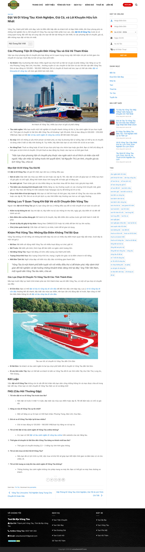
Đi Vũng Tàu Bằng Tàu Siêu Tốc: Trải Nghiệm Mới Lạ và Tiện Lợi (126, 134)
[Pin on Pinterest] (59, 480)
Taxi (111, 85)
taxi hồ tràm (125, 209)
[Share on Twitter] (51, 480)
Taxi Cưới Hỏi (58, 535)
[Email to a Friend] (55, 480)
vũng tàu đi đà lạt (116, 254)
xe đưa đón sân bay (117, 271)
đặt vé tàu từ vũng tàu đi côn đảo (43, 289)
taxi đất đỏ (125, 230)
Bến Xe (112, 73)
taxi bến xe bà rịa (126, 191)
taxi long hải (129, 212)
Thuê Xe (100, 5)
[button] (29, 44)
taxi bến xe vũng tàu (117, 195)
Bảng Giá (89, 5)
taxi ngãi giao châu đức (118, 223)
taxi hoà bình (115, 209)
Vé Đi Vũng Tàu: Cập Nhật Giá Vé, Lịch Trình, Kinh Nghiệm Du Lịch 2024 (126, 144)
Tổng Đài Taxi (63, 5)
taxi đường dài (115, 230)
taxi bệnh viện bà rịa (117, 198)
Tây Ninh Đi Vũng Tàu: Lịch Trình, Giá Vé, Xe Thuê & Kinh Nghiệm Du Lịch (125, 156)
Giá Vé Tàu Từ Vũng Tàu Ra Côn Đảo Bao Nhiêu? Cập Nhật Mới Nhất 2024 (126, 123)
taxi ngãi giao (115, 219)
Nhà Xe (112, 81)
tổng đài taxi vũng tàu (118, 251)
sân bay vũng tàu (130, 177)
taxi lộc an (125, 216)
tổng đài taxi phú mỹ (117, 247)
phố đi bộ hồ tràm (116, 177)
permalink (33, 487)
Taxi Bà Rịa (102, 520)
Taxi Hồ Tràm (103, 535)
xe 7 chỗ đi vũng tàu (117, 257)
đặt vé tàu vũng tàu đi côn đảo (44, 294)
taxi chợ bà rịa (115, 205)
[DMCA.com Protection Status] (14, 541)
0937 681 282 (31, 531)
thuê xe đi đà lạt (131, 240)
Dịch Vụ (77, 5)
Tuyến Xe (113, 97)
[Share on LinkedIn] (63, 480)
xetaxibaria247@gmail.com (26, 536)
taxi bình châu (126, 188)
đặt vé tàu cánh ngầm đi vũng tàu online (44, 135)
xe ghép (127, 264)
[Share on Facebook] (48, 480)
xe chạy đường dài (117, 264)
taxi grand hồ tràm (128, 205)
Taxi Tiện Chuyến (60, 520)
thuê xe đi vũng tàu (117, 240)
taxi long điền (115, 216)
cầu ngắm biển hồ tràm (118, 174)
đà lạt (112, 275)
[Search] (136, 4)
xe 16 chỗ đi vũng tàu (118, 261)
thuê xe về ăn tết (116, 233)
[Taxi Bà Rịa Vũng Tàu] (18, 5)
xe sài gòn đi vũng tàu (118, 268)
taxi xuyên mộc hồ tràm (118, 226)
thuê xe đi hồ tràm (130, 233)
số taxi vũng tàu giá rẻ (118, 184)
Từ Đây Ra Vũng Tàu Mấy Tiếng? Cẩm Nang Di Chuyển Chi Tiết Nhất (126, 112)
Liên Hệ (109, 5)
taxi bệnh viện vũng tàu (118, 202)
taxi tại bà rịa (132, 223)
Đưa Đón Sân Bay (117, 77)
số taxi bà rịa (115, 181)
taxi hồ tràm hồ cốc (117, 212)
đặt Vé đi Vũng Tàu (83, 32)
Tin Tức (10, 14)
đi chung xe (129, 271)
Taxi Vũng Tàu (103, 525)
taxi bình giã (115, 191)
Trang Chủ (37, 5)
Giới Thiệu (50, 5)
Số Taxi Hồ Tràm (58, 541)
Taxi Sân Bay (58, 525)
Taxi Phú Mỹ (102, 530)
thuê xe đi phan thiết (118, 237)
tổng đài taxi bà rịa (117, 244)
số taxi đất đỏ (115, 188)
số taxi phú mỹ (126, 181)
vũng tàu (130, 251)
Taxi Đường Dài (59, 530)
